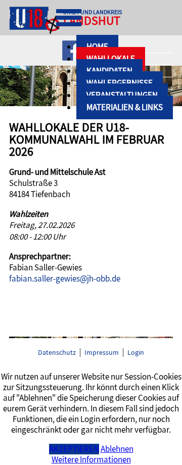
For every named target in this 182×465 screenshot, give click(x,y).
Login (135, 352)
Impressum (101, 352)
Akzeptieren (74, 449)
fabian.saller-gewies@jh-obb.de (64, 278)
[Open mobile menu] (68, 17)
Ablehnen (117, 449)
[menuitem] (124, 107)
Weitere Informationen (91, 459)
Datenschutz (57, 352)
